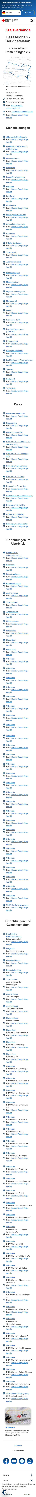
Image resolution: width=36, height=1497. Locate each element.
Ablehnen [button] (9, 1494)
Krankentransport (13, 272)
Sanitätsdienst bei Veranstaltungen (19, 360)
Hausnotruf (10, 233)
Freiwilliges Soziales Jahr (16, 214)
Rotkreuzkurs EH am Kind (16, 486)
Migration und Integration (15, 291)
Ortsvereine (10, 658)
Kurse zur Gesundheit (14, 432)
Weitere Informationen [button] (9, 1489)
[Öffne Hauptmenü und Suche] (32, 20)
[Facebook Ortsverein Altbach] (6, 1461)
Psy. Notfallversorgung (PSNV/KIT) (15, 330)
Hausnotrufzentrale (13, 583)
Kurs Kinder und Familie (15, 413)
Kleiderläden (11, 630)
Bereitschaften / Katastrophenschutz (13, 553)
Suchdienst (10, 378)
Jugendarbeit (11, 252)
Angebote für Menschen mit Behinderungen (16, 147)
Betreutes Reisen (12, 158)
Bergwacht (10, 564)
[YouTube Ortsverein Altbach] (14, 1461)
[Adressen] (18, 1415)
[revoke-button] (4, 1492)
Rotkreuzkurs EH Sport (15, 476)
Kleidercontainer (12, 621)
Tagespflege (11, 388)
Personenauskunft (13, 319)
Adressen (10, 1427)
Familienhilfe (11, 205)
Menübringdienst (12, 282)
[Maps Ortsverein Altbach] (30, 1461)
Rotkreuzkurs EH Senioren (16, 465)
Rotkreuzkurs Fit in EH (15, 514)
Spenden (9, 369)
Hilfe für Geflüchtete (14, 243)
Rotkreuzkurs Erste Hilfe (15, 505)
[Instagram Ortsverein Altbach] (22, 1461)
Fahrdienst (10, 196)
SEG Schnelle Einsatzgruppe (17, 905)
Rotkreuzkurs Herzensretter (16, 523)
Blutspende (10, 167)
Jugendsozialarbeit (13, 261)
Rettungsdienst (12, 341)
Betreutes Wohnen (13, 574)
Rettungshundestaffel (14, 350)
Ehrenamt (10, 186)
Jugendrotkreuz (12, 593)
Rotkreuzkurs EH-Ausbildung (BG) (19, 495)
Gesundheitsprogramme (15, 224)
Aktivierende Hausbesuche (16, 136)
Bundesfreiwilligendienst (15, 177)
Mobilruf (9, 310)
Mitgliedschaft (11, 301)
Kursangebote (11, 423)
